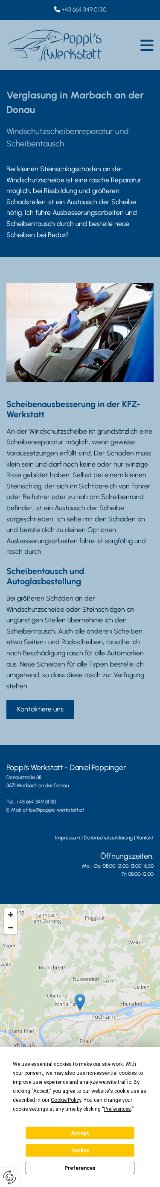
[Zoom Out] (10, 927)
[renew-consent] (9, 1177)
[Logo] (55, 45)
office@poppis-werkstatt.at (53, 810)
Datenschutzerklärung (108, 838)
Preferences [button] (117, 1109)
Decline (80, 1151)
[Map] (80, 1011)
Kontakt (145, 838)
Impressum (67, 838)
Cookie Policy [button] (66, 1100)
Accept (80, 1133)
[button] (131, 45)
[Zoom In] (10, 914)
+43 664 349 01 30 (83, 9)
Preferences (80, 1168)
